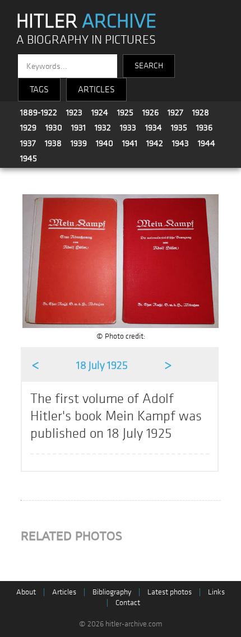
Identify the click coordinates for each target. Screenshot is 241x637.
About (26, 592)
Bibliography (111, 592)
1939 (79, 143)
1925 (125, 112)
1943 (180, 143)
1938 (53, 143)
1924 (99, 112)
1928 (200, 112)
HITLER (86, 21)
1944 (206, 143)
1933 (128, 127)
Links (216, 592)
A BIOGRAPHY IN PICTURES (86, 40)
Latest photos (169, 592)
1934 (153, 127)
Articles (64, 592)
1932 (103, 127)
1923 (74, 112)
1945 (28, 158)
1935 (179, 127)
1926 (150, 112)
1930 (53, 127)
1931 (78, 127)
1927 (175, 112)
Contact (127, 602)
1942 (154, 143)
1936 (204, 127)
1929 (28, 127)
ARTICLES (96, 89)
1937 (28, 143)
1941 (129, 143)
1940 (104, 143)
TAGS (39, 89)
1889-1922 (38, 112)
